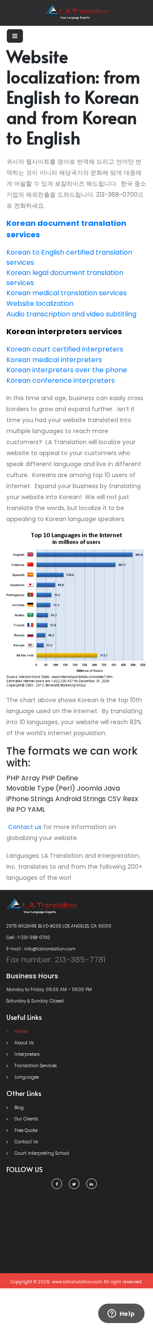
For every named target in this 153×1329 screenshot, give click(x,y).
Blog (18, 1107)
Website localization (40, 303)
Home (20, 1031)
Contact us (24, 827)
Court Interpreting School (41, 1153)
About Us (23, 1043)
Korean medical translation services (66, 293)
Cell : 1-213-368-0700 (28, 937)
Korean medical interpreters (54, 360)
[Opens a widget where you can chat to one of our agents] (121, 1314)
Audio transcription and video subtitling (71, 314)
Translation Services (35, 1066)
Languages (26, 1077)
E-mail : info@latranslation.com (41, 949)
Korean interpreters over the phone (66, 370)
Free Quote (25, 1130)
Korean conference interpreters (60, 380)
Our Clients (25, 1119)
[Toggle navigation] (15, 36)
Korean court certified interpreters (64, 349)
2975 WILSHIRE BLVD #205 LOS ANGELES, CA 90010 (58, 926)
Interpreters (26, 1054)
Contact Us (25, 1142)
